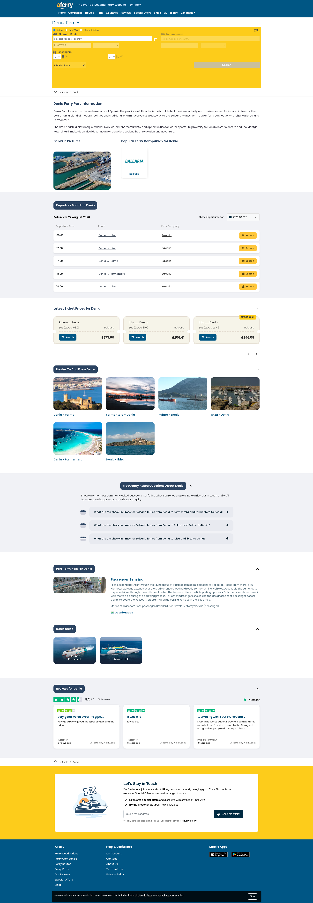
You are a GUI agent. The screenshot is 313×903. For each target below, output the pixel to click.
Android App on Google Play (240, 854)
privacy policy (176, 895)
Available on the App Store (218, 854)
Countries (112, 12)
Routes (89, 12)
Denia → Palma (108, 261)
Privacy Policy (189, 821)
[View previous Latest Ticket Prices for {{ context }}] (249, 354)
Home (62, 12)
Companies (75, 12)
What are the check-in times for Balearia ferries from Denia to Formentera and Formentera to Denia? (158, 512)
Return (59, 30)
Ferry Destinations (66, 853)
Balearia (166, 235)
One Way (73, 30)
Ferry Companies (66, 859)
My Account (171, 12)
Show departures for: (211, 217)
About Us (112, 864)
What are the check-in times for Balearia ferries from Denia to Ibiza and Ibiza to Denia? (149, 538)
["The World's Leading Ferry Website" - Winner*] (65, 5)
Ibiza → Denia (138, 322)
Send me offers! (231, 814)
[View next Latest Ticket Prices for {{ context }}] (256, 354)
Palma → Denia (69, 322)
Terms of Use (114, 869)
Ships (157, 12)
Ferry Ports (62, 869)
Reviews (126, 12)
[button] (188, 13)
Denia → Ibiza (107, 235)
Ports (100, 12)
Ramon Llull (121, 659)
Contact (111, 859)
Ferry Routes (63, 864)
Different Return (91, 30)
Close (252, 896)
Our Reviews (62, 874)
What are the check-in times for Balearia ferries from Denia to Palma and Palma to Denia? (152, 525)
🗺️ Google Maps (122, 612)
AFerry (59, 847)
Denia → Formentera (111, 274)
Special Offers (142, 12)
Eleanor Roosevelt (74, 658)
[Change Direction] (155, 39)
